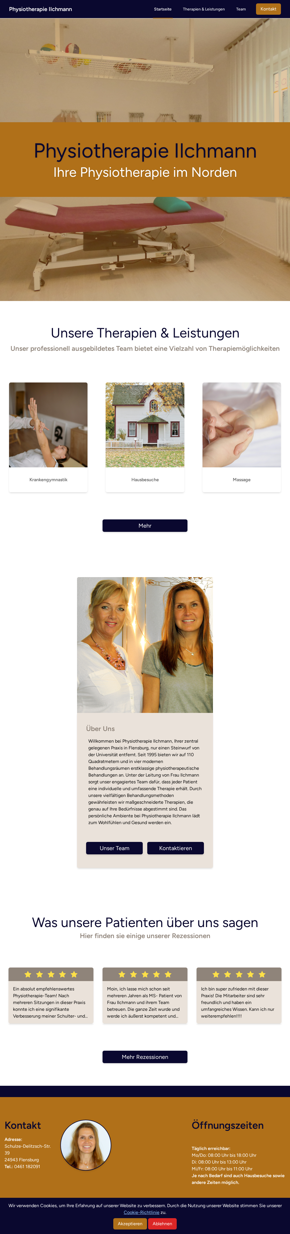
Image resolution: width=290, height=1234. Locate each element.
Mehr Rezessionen (145, 1057)
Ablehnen (162, 1223)
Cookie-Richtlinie (141, 1212)
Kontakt (268, 9)
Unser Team (114, 848)
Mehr (145, 525)
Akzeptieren (130, 1223)
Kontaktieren (175, 848)
